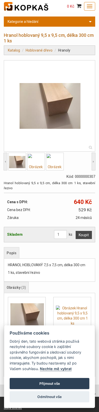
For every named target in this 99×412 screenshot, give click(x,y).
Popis (11, 253)
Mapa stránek (13, 408)
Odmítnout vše (49, 397)
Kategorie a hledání (23, 22)
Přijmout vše (49, 384)
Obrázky (16, 288)
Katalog (14, 50)
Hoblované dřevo (39, 50)
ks (70, 234)
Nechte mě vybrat (56, 369)
